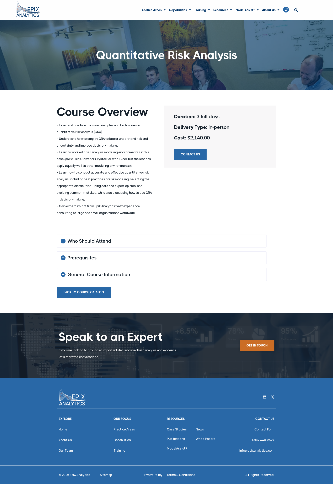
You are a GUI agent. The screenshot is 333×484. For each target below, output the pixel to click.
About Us (269, 10)
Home (63, 429)
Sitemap (106, 475)
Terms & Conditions (180, 475)
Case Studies (177, 429)
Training (200, 10)
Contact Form (264, 429)
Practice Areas (151, 10)
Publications (176, 439)
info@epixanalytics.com (256, 450)
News (200, 429)
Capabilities (178, 10)
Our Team (66, 450)
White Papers (205, 439)
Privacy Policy (152, 475)
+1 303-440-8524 (262, 440)
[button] (296, 10)
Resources (220, 10)
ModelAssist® (245, 10)
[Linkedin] (264, 396)
